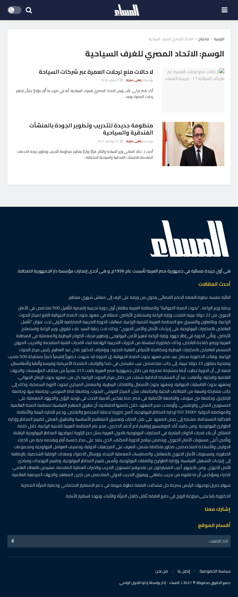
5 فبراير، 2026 (110, 80)
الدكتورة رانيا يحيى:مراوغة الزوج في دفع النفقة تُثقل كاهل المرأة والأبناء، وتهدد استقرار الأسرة (148, 496)
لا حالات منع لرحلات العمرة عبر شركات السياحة (96, 72)
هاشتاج (203, 38)
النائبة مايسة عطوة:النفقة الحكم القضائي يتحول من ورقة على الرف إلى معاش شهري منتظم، (149, 297)
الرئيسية (219, 38)
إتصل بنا (184, 571)
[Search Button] (29, 10)
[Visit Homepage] (127, 10)
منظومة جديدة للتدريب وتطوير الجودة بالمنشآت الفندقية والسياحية (91, 129)
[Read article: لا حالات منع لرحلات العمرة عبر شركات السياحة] (193, 90)
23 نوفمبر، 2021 (108, 141)
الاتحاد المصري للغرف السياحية (171, 38)
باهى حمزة (134, 80)
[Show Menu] (224, 10)
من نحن (161, 571)
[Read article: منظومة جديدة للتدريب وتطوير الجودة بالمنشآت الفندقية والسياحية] (193, 144)
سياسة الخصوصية (215, 571)
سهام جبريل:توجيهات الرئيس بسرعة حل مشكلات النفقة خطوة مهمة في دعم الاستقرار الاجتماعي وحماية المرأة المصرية (126, 485)
